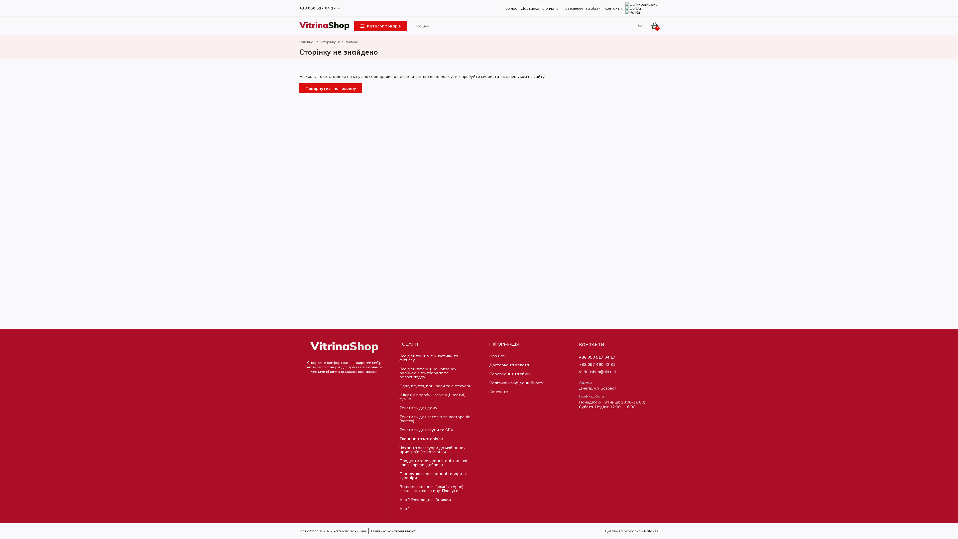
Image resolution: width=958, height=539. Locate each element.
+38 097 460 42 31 (597, 364)
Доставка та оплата (540, 8)
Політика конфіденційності (516, 383)
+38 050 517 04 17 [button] (317, 8)
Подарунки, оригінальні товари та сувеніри (433, 476)
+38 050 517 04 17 (597, 357)
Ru (637, 12)
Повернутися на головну (331, 88)
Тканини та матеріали (421, 439)
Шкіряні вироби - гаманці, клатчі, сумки (432, 397)
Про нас (509, 8)
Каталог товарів (384, 25)
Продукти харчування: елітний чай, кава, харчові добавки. (434, 463)
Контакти (613, 8)
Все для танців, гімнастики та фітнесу (428, 358)
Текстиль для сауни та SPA (426, 430)
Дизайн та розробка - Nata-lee (632, 531)
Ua (638, 8)
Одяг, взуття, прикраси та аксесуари (435, 386)
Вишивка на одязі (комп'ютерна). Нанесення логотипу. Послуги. (431, 489)
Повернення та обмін (581, 8)
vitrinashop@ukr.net (597, 371)
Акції (404, 509)
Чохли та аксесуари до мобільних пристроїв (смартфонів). (432, 450)
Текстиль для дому (418, 408)
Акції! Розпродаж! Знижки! (425, 500)
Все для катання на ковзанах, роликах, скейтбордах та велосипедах (428, 373)
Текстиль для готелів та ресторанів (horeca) (435, 419)
